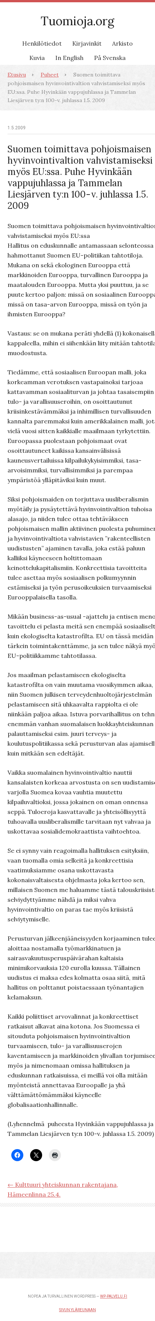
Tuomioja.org (77, 21)
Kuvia (37, 57)
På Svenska (110, 57)
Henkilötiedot (42, 43)
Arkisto (122, 43)
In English (69, 57)
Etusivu (17, 74)
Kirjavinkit (87, 43)
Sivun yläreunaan (77, 1310)
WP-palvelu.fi (113, 1296)
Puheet (50, 74)
